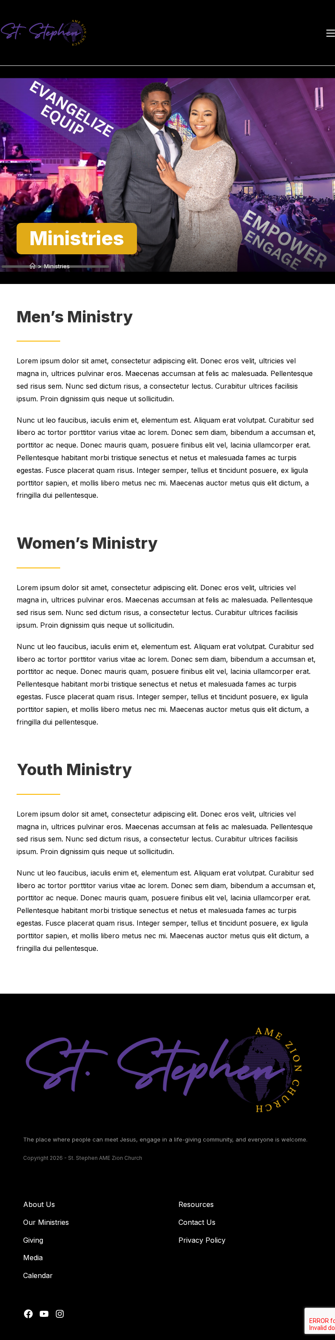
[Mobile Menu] (330, 32)
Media (33, 1257)
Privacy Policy (202, 1240)
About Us (39, 1204)
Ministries (57, 266)
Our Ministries (46, 1222)
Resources (196, 1204)
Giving (33, 1240)
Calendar (38, 1275)
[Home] (32, 266)
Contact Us (196, 1222)
